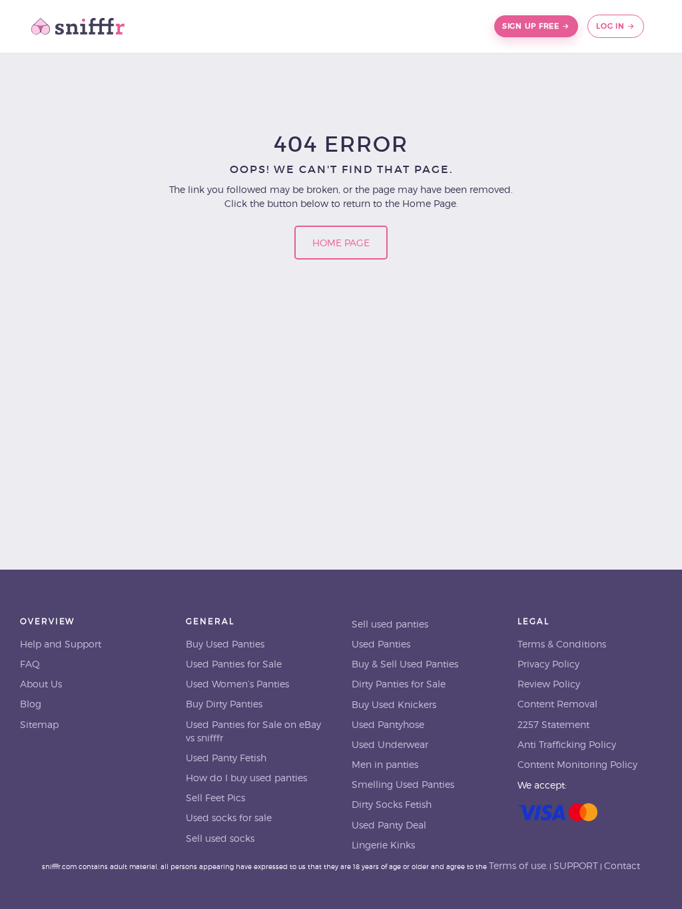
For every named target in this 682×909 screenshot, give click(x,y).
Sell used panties (390, 624)
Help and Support (60, 644)
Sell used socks (220, 838)
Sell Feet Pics (215, 798)
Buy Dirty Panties (224, 704)
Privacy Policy (548, 664)
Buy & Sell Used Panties (405, 664)
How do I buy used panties (246, 778)
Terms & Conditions (561, 644)
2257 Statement (553, 724)
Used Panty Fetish (226, 758)
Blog (30, 704)
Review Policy (548, 684)
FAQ (30, 664)
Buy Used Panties (225, 644)
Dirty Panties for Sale (399, 684)
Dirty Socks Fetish (392, 804)
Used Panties (381, 644)
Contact (622, 865)
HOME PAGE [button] (341, 242)
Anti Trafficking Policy (566, 744)
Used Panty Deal (389, 825)
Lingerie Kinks (383, 845)
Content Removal (557, 704)
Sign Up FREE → (536, 26)
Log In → (615, 26)
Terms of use (517, 865)
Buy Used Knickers (394, 704)
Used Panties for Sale (234, 664)
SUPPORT (575, 865)
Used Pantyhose (388, 724)
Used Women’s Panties (237, 684)
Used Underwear (390, 744)
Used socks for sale (229, 818)
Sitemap (39, 724)
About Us (41, 684)
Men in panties (385, 764)
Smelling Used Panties (403, 784)
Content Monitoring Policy (577, 764)
